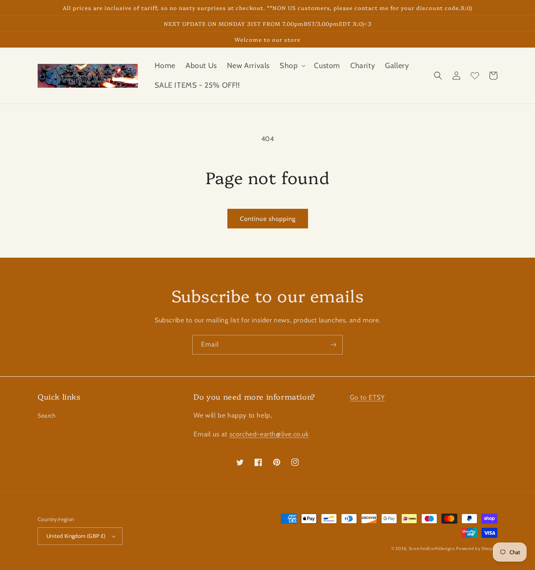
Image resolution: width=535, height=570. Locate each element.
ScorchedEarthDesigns (432, 548)
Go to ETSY (367, 397)
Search (47, 415)
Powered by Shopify (476, 548)
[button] (292, 66)
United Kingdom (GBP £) (76, 535)
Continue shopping (268, 219)
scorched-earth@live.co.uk (269, 434)
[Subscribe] (333, 345)
